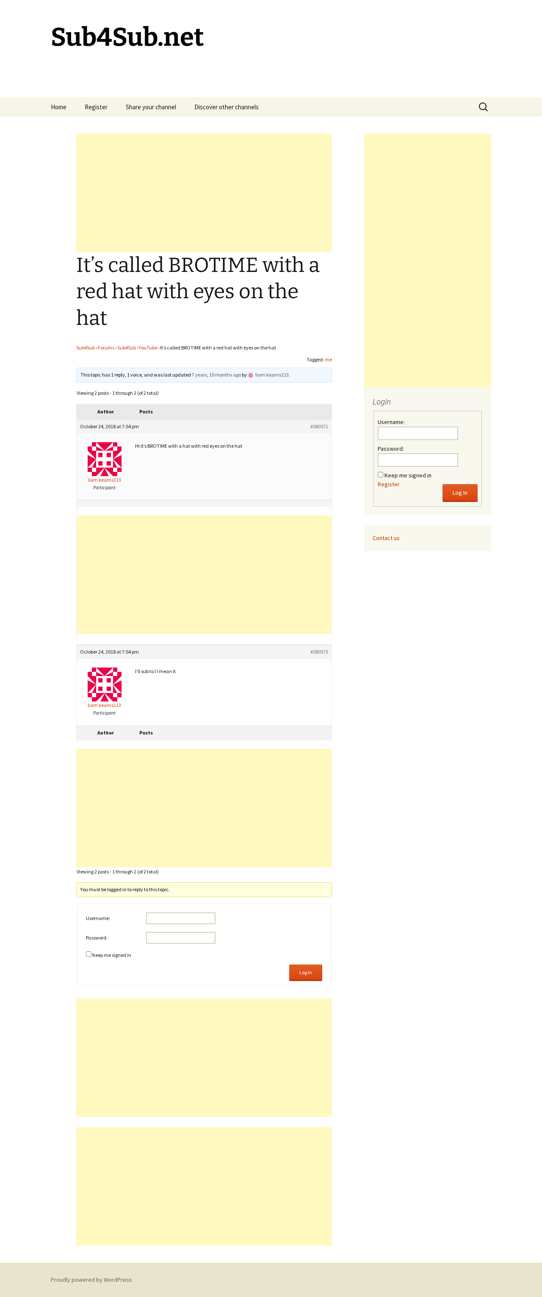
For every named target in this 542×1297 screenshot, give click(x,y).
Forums (106, 347)
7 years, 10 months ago (216, 374)
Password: (97, 937)
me (328, 359)
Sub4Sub (85, 347)
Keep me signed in (111, 955)
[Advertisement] (204, 192)
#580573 (319, 651)
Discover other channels (226, 107)
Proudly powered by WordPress (91, 1279)
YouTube (148, 347)
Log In (305, 972)
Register (96, 107)
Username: (98, 918)
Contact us (386, 538)
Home (58, 107)
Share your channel (151, 107)
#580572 (319, 426)
